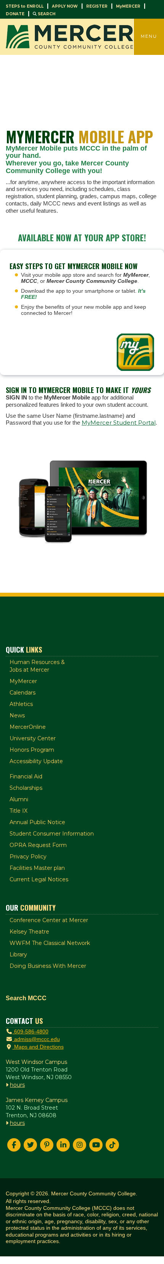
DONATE (15, 13)
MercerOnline (28, 726)
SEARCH (46, 13)
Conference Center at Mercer (49, 920)
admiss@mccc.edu (36, 1039)
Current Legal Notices (39, 879)
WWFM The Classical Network (50, 943)
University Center (33, 738)
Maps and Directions (38, 1047)
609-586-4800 (30, 1031)
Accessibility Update (36, 761)
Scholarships (26, 787)
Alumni (19, 799)
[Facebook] (14, 1145)
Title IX (18, 810)
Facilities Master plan (37, 868)
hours (17, 1084)
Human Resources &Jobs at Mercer (37, 666)
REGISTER (97, 6)
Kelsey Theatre (29, 931)
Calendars (22, 692)
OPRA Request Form (38, 845)
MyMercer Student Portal (119, 422)
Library (18, 954)
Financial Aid (26, 776)
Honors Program (32, 749)
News (17, 715)
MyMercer (23, 681)
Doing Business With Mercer (48, 965)
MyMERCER (128, 6)
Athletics (21, 704)
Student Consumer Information (52, 833)
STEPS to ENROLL (24, 6)
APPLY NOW (65, 6)
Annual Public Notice (37, 822)
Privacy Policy (28, 856)
